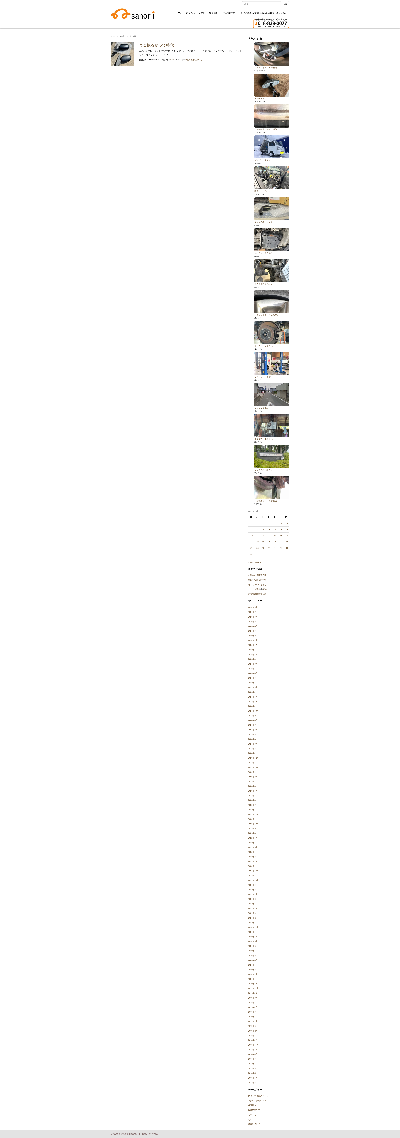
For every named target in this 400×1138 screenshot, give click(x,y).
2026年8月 (253, 607)
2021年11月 (253, 875)
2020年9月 (253, 941)
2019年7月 (253, 1007)
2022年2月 (253, 861)
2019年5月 (253, 1016)
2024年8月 (253, 720)
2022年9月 (253, 828)
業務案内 (190, 12)
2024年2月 (253, 748)
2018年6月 (253, 1068)
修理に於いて (254, 1109)
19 (263, 541)
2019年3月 (253, 1025)
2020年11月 (253, 931)
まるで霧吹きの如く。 (264, 283)
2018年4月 (253, 1077)
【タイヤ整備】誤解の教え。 (267, 314)
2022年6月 (253, 842)
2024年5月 (253, 734)
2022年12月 (253, 814)
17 (251, 541)
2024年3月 (253, 743)
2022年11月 (253, 818)
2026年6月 (253, 616)
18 (257, 541)
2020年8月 (253, 945)
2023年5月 (253, 790)
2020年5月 (253, 960)
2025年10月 (253, 654)
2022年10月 (253, 823)
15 (281, 535)
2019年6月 (253, 1011)
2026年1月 (253, 640)
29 (281, 547)
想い (188, 59)
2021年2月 (253, 917)
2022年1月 (253, 865)
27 (269, 547)
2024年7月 (253, 724)
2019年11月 (253, 988)
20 (269, 541)
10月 (129, 36)
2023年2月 (253, 804)
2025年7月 (253, 668)
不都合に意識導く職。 (258, 575)
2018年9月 (253, 1054)
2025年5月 (253, 677)
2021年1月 (253, 922)
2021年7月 (253, 894)
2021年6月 (253, 898)
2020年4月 (253, 964)
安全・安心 (253, 1114)
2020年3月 (253, 969)
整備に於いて (196, 59)
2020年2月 (253, 974)
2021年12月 (253, 870)
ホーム (179, 12)
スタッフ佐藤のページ (258, 1095)
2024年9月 (253, 715)
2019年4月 (253, 1021)
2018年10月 (253, 1049)
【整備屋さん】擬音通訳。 (266, 500)
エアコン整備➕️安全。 (258, 589)
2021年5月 (253, 903)
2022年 (122, 36)
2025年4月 (253, 682)
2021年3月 (253, 912)
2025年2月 (253, 691)
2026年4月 (253, 626)
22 (281, 541)
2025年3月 (253, 687)
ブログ (202, 12)
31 (251, 553)
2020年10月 (253, 936)
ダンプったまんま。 (263, 160)
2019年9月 (253, 997)
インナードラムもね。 (264, 345)
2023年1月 (253, 809)
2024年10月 (253, 710)
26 (263, 547)
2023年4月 (253, 795)
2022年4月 (253, 851)
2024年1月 (253, 753)
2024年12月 (253, 701)
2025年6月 (253, 673)
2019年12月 (253, 983)
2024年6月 (253, 729)
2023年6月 (253, 785)
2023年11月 (253, 762)
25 (257, 547)
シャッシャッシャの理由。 (266, 67)
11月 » (258, 562)
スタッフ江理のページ (258, 1100)
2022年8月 (253, 832)
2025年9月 (253, 659)
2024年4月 (253, 738)
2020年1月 (253, 978)
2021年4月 (253, 908)
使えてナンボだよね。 (264, 438)
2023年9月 (253, 771)
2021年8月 (253, 889)
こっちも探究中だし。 (264, 469)
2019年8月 (253, 1002)
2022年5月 (253, 847)
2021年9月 (253, 884)
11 (257, 535)
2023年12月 (253, 757)
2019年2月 (253, 1030)
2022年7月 (253, 837)
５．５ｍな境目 (261, 407)
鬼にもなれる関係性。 (258, 579)
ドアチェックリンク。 (264, 98)
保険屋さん (253, 1105)
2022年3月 (253, 856)
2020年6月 (253, 955)
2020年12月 (253, 927)
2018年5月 (253, 1072)
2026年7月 (253, 611)
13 (269, 535)
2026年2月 (253, 635)
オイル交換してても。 (264, 222)
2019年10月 (253, 993)
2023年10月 (253, 767)
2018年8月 (253, 1058)
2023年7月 (253, 781)
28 (275, 547)
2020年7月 (253, 950)
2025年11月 (253, 649)
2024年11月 (253, 706)
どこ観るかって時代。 (158, 44)
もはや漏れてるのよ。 (264, 253)
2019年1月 (253, 1035)
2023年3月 (253, 800)
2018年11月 (253, 1044)
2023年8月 (253, 776)
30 (287, 547)
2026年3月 (253, 630)
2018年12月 (253, 1040)
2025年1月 (253, 696)
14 (275, 535)
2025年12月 (253, 644)
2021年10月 (253, 880)
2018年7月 (253, 1063)
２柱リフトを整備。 (263, 376)
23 (287, 541)
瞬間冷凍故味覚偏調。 (258, 593)
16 (287, 535)
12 (263, 535)
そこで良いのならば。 (258, 584)
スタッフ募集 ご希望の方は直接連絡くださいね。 (262, 12)
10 (251, 535)
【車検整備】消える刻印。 (266, 129)
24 (251, 547)
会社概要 (213, 12)
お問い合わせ (228, 12)
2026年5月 (253, 621)
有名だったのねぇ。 (263, 191)
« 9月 (250, 562)
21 (275, 541)
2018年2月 (253, 1082)
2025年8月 (253, 663)
